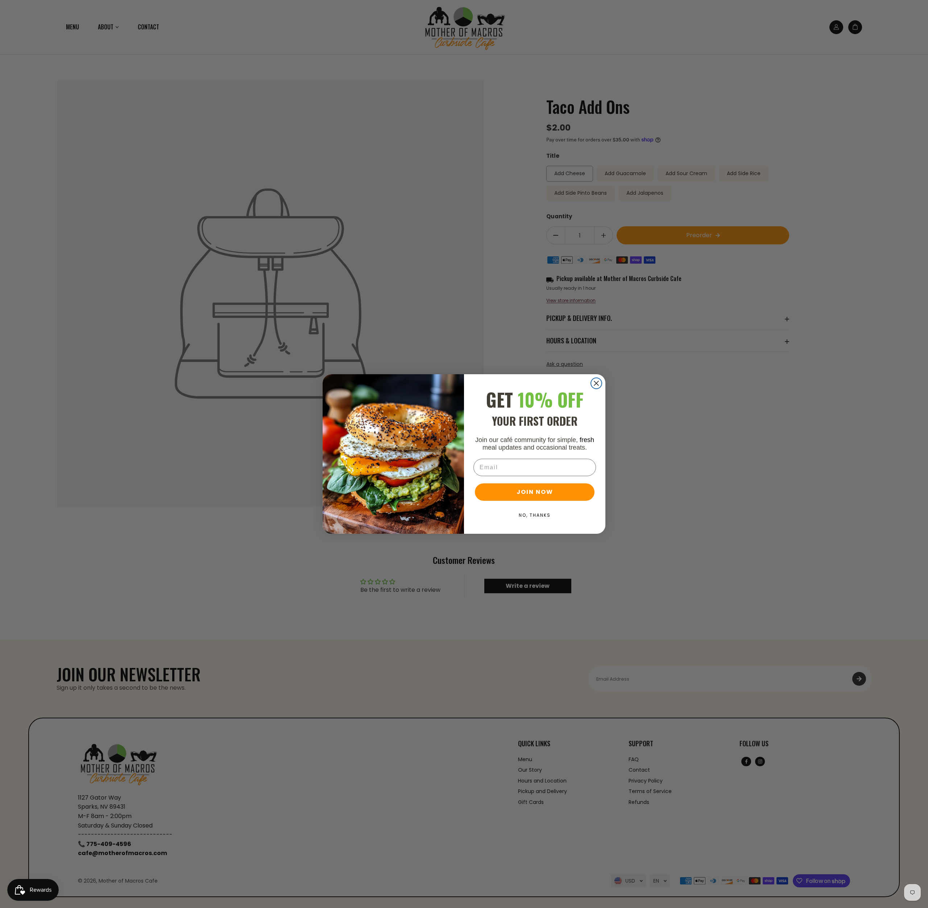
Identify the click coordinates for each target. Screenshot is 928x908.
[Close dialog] (596, 383)
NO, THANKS (535, 515)
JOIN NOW (535, 492)
